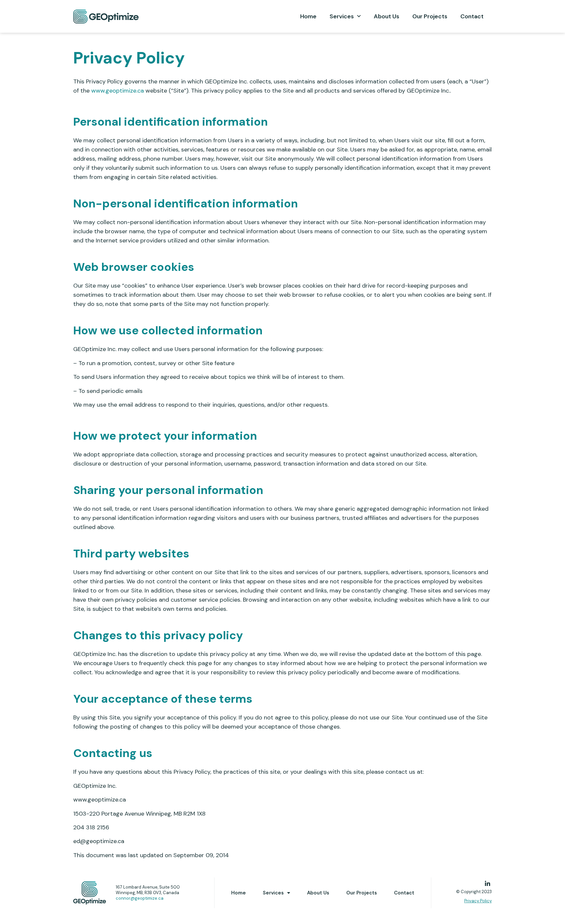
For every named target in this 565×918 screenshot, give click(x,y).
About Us (386, 16)
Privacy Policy (478, 901)
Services (342, 16)
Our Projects (429, 16)
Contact (472, 16)
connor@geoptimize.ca (139, 898)
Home (308, 16)
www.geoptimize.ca (117, 91)
